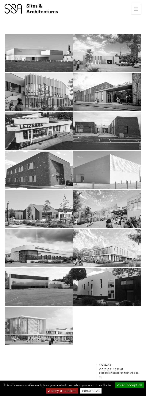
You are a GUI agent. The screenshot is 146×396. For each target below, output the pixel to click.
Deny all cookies (63, 391)
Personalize (91, 391)
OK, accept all (130, 385)
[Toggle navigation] (136, 9)
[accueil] (31, 9)
